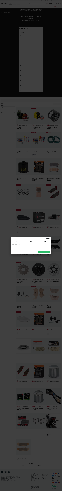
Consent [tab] (17, 241)
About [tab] (45, 241)
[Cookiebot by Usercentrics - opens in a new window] (46, 238)
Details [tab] (31, 241)
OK (44, 251)
